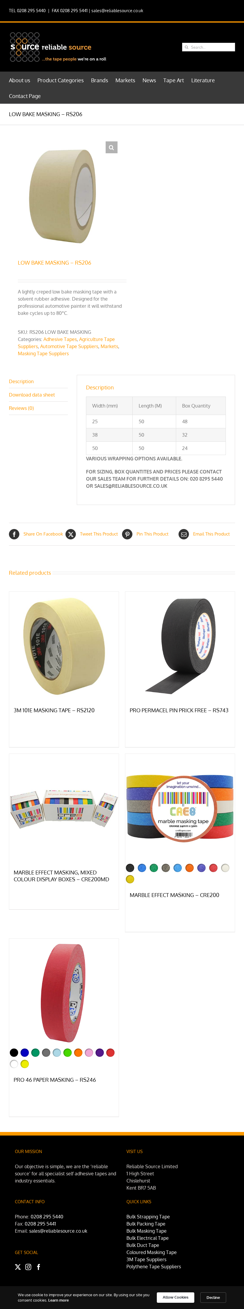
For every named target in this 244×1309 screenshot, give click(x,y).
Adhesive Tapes (60, 339)
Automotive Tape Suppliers (69, 346)
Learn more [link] (58, 1300)
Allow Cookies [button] (175, 1297)
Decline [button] (213, 1297)
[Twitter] (18, 1267)
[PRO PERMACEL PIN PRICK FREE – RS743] (180, 646)
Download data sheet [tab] (32, 395)
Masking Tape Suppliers (43, 353)
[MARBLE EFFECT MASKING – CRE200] (180, 808)
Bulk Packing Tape (145, 1224)
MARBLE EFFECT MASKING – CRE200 (174, 895)
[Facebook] (39, 1267)
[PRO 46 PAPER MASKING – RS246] (64, 993)
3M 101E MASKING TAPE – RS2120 (54, 710)
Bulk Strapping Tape (148, 1217)
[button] (112, 147)
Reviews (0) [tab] (21, 408)
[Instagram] (28, 1267)
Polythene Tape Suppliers (153, 1266)
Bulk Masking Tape (146, 1231)
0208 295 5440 (47, 1217)
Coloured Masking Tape (151, 1252)
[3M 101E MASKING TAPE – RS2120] (64, 646)
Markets (109, 346)
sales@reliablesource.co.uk (117, 10)
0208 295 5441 (40, 1224)
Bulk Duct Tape (142, 1245)
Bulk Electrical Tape (147, 1238)
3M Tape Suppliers (146, 1259)
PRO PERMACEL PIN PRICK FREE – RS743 (179, 710)
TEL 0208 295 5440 (27, 10)
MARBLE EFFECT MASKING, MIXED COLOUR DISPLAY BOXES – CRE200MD (61, 876)
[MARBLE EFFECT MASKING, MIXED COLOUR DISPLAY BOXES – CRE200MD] (64, 808)
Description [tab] (21, 381)
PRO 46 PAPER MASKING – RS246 (55, 1079)
